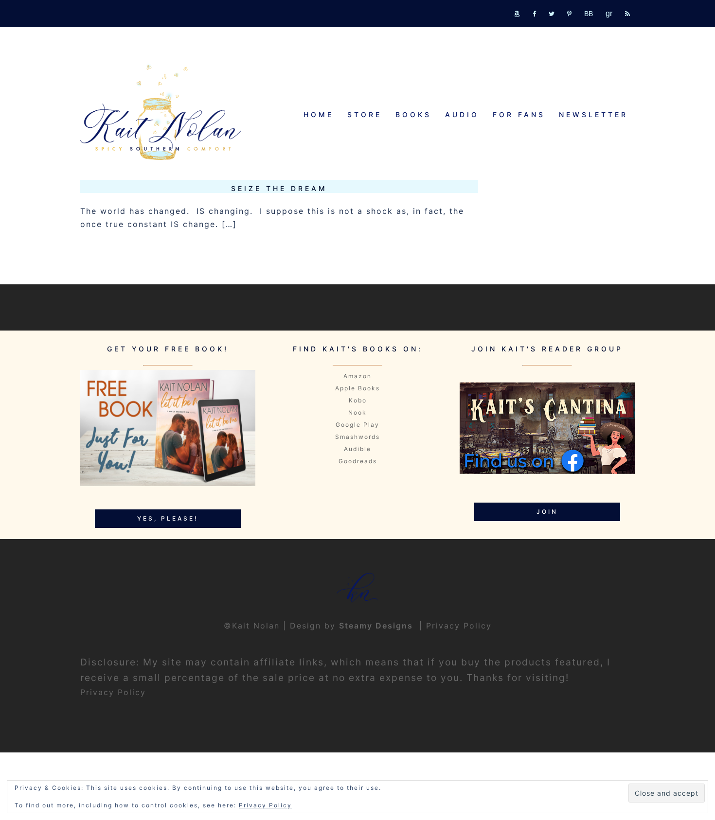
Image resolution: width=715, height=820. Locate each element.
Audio (462, 114)
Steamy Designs (377, 625)
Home (319, 114)
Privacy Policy (459, 625)
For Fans (519, 114)
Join (547, 511)
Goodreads (358, 461)
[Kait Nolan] (160, 112)
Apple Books (357, 388)
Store (364, 114)
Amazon (357, 376)
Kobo (358, 400)
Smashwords (357, 436)
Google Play (357, 424)
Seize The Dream (279, 188)
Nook (357, 412)
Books (413, 114)
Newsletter (593, 114)
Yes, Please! (167, 518)
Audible (357, 449)
